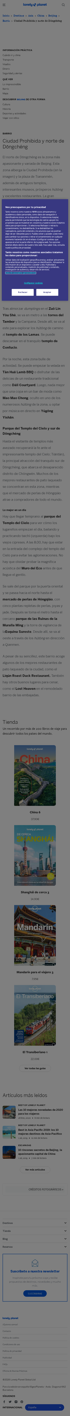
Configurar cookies (33, 283)
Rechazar (23, 292)
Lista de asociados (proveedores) (20, 273)
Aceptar (47, 292)
